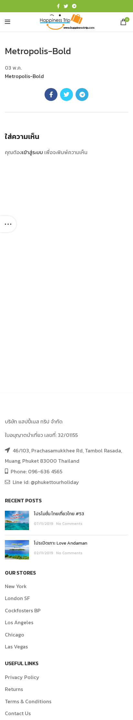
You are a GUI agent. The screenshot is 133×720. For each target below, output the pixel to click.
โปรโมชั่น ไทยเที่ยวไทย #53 (59, 513)
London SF (17, 598)
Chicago (14, 634)
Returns (14, 689)
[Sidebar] (8, 224)
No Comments (69, 524)
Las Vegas (16, 646)
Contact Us (18, 713)
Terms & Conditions (28, 701)
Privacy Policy (22, 677)
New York (16, 586)
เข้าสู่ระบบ (32, 152)
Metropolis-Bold (24, 76)
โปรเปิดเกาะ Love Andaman (60, 543)
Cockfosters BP (23, 610)
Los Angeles (19, 622)
